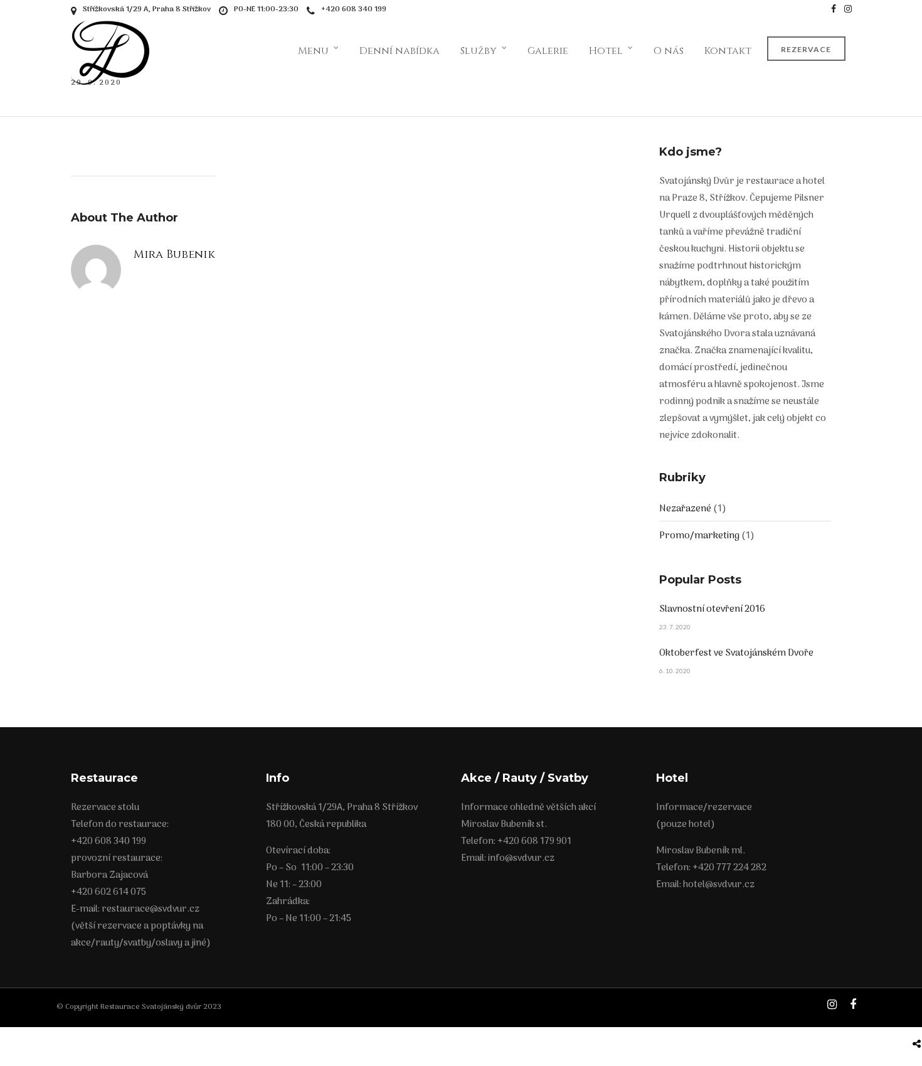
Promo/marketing (699, 535)
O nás (669, 51)
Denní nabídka (399, 51)
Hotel (606, 51)
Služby (478, 51)
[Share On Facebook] (918, 1014)
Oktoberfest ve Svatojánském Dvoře (736, 653)
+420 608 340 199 (353, 9)
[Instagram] (848, 9)
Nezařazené (685, 508)
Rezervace (806, 49)
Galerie (547, 51)
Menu (313, 51)
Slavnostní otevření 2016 (712, 609)
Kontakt (727, 51)
